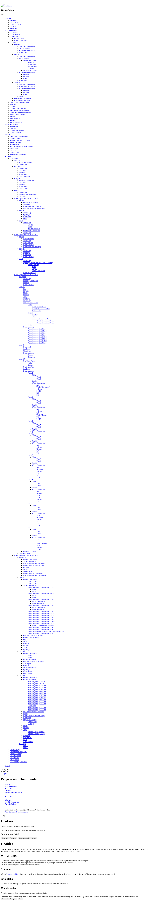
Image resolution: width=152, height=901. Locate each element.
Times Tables (36, 311)
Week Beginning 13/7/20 (36, 682)
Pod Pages (22, 744)
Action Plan (23, 52)
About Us (8, 18)
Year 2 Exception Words (45, 323)
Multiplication (32, 66)
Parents (7, 134)
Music (38, 495)
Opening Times (15, 138)
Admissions (14, 32)
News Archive (28, 742)
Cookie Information (12, 802)
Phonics (26, 283)
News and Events (11, 124)
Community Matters (17, 130)
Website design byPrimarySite (16, 812)
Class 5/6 (22, 359)
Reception (22, 277)
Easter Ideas (32, 706)
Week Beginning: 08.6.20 (37, 692)
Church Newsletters (21, 40)
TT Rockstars (14, 760)
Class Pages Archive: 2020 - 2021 (26, 275)
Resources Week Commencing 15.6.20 (41, 611)
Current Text (32, 722)
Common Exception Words (41, 319)
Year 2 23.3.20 (33, 583)
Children (8, 156)
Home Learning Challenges (33, 573)
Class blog (26, 205)
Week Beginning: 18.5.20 (37, 696)
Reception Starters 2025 (18, 752)
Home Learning (28, 245)
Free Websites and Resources (33, 635)
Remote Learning (16, 754)
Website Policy (10, 804)
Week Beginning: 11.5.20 (37, 698)
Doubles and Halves (39, 307)
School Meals (14, 144)
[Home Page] (6, 6)
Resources (31, 357)
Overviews (31, 355)
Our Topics (27, 664)
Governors (13, 106)
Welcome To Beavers (30, 203)
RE (37, 393)
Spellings (22, 172)
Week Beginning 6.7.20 (36, 684)
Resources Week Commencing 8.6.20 (41, 613)
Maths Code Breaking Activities (43, 625)
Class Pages (14, 158)
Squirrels (17, 160)
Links (25, 219)
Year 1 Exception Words (45, 321)
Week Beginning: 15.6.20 (37, 690)
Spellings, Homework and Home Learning (38, 263)
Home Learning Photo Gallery (34, 716)
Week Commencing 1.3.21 (37, 329)
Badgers (26, 76)
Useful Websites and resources (34, 563)
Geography (40, 469)
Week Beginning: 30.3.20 (37, 708)
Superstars (26, 736)
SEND (12, 120)
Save (20, 899)
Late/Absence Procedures (19, 136)
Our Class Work (28, 361)
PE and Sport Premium (18, 114)
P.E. (24, 289)
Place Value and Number (41, 309)
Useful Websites (24, 176)
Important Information (26, 180)
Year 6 (38, 379)
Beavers (26, 74)
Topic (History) (41, 415)
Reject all (5, 838)
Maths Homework (29, 668)
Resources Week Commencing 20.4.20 (41, 629)
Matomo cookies (12, 874)
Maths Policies (24, 58)
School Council (15, 756)
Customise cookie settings (27, 838)
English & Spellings (30, 720)
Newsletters (14, 126)
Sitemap (8, 800)
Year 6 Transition (16, 122)
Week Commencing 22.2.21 (37, 331)
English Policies (24, 48)
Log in (7, 766)
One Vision (14, 22)
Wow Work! (27, 674)
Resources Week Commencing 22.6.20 (41, 605)
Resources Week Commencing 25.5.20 (41, 617)
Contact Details (15, 24)
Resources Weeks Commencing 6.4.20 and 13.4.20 (46, 631)
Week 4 (30, 479)
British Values (15, 34)
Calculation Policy (29, 60)
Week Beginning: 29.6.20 (37, 686)
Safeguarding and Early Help (20, 140)
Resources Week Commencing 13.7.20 (41, 587)
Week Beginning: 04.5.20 (37, 700)
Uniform (13, 150)
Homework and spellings (32, 247)
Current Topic (28, 571)
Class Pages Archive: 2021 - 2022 (26, 235)
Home (7, 784)
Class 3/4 (22, 345)
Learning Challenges (30, 281)
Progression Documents (27, 46)
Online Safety (14, 750)
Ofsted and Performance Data (20, 112)
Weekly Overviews (30, 559)
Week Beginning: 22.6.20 (37, 688)
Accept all (13, 838)
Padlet (25, 714)
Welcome (13, 20)
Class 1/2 (22, 287)
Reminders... (27, 738)
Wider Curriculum (34, 229)
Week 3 (30, 455)
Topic (25, 297)
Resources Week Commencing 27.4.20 (41, 627)
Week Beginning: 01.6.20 (37, 694)
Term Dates (14, 148)
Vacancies (13, 28)
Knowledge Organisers (27, 50)
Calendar (13, 128)
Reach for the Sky (29, 273)
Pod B (25, 748)
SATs (25, 740)
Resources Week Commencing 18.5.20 (41, 619)
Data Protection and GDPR (19, 102)
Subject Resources (29, 561)
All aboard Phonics (25, 162)
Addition (31, 62)
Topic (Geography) (43, 387)
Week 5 (30, 503)
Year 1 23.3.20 (33, 581)
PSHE (38, 391)
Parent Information (29, 551)
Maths (16, 54)
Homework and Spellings (32, 207)
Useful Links (14, 152)
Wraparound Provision (18, 154)
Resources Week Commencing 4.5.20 (41, 623)
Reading (35, 315)
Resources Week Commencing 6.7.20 (41, 593)
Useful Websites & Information (34, 209)
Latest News (27, 672)
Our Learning (28, 243)
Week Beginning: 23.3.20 (37, 710)
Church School (15, 36)
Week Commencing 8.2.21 (37, 333)
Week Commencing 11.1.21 (37, 341)
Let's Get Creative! (25, 553)
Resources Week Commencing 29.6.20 (41, 599)
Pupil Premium (15, 118)
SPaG (34, 317)
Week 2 (30, 397)
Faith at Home (19, 38)
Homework (23, 174)
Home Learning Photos (31, 637)
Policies (12, 116)
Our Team (13, 26)
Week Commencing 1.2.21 (37, 335)
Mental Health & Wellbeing (19, 110)
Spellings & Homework (31, 231)
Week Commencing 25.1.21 (37, 337)
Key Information (11, 30)
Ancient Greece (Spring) (36, 734)
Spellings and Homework (28, 195)
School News (14, 758)
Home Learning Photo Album (33, 565)
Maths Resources (38, 603)
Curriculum (14, 42)
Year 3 (30, 655)
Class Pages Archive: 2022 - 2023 (26, 199)
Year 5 (38, 377)
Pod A (25, 746)
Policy (21, 96)
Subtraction (32, 64)
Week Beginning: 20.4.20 (37, 704)
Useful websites (28, 239)
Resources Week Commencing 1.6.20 (41, 615)
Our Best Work (28, 367)
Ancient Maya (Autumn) (36, 732)
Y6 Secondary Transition (18, 762)
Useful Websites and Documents (34, 575)
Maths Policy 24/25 (30, 70)
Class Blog (22, 170)
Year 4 (30, 657)
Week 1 (30, 373)
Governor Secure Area (18, 108)
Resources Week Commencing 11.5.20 (41, 621)
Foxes (25, 78)
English (17, 44)
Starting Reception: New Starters (21, 146)
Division (31, 68)
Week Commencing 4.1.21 (37, 343)
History (39, 449)
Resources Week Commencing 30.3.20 (41, 633)
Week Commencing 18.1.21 (37, 339)
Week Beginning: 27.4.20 (37, 702)
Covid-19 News (15, 132)
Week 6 (30, 527)
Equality (13, 104)
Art (37, 385)
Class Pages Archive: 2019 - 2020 (26, 555)
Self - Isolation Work (30, 303)
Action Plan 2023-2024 (27, 86)
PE (37, 395)
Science (17, 82)
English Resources (38, 601)
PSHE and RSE (15, 142)
